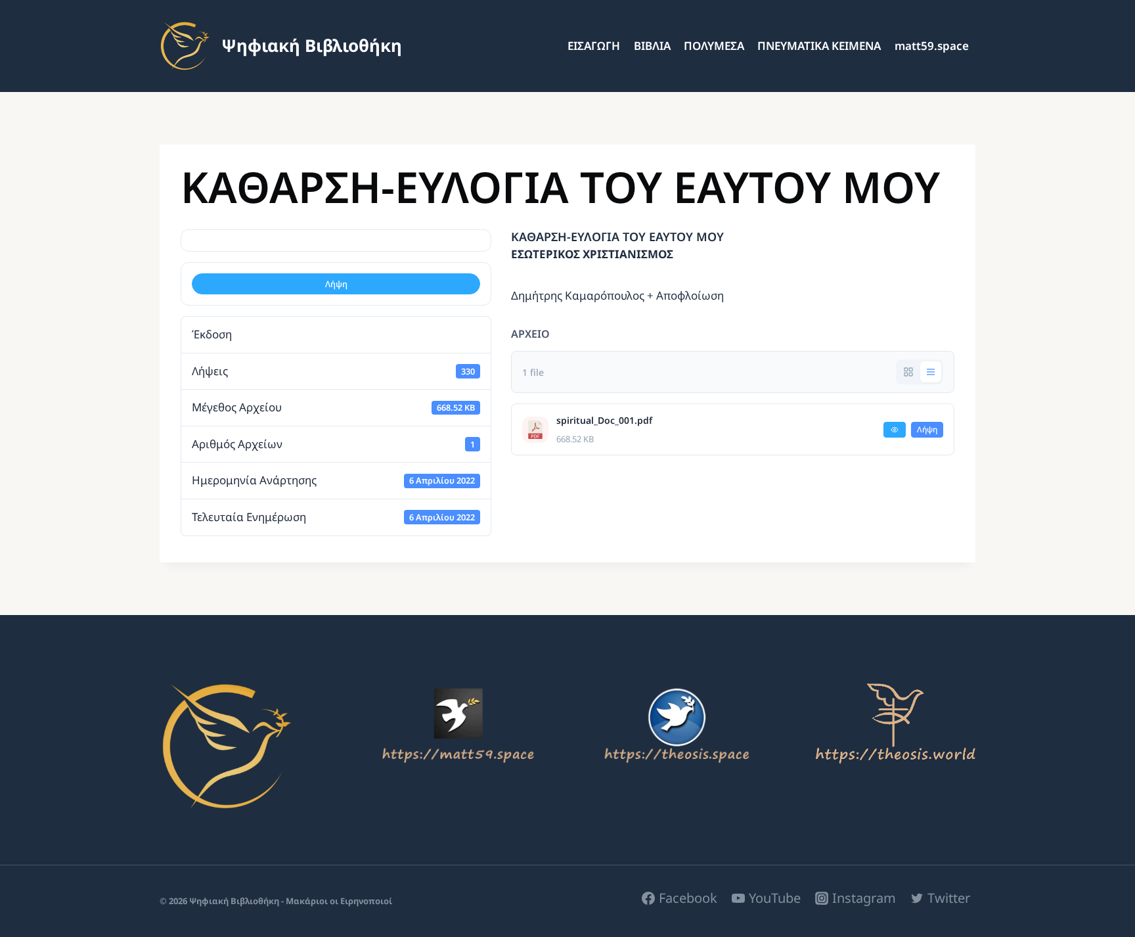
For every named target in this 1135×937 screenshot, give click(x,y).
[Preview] (894, 430)
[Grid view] (908, 371)
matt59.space (932, 45)
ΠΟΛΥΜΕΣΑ (714, 45)
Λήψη (336, 284)
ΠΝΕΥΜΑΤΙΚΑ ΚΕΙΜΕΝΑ (819, 45)
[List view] (930, 371)
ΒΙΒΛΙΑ (652, 45)
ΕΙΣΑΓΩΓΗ (594, 45)
